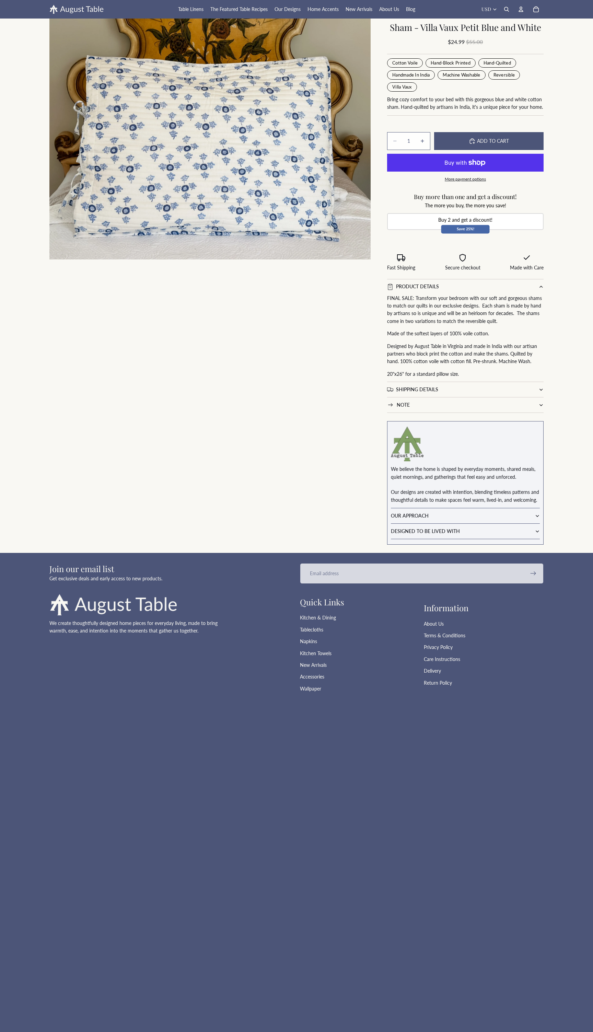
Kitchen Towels (316, 653)
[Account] (520, 9)
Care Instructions (442, 659)
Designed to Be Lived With (425, 531)
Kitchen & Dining (318, 618)
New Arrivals (313, 665)
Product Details (417, 286)
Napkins (308, 641)
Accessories (312, 677)
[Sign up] (533, 573)
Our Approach (410, 516)
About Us (434, 624)
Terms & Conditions (444, 635)
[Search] (506, 9)
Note (403, 405)
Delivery (432, 671)
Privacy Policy (438, 647)
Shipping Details (417, 389)
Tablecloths (311, 630)
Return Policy (438, 683)
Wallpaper (310, 689)
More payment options (465, 178)
